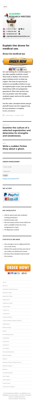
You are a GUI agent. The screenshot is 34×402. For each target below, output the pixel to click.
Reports (5, 359)
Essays (4, 331)
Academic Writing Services (10, 289)
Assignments (6, 299)
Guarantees (6, 338)
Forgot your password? (11, 178)
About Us (5, 285)
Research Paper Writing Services (12, 362)
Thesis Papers (6, 379)
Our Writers (6, 348)
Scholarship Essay (8, 372)
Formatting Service (8, 334)
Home (4, 282)
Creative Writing (7, 317)
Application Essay (7, 296)
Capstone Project (8, 303)
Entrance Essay (7, 327)
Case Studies (6, 306)
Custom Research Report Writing (12, 320)
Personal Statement (8, 352)
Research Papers (7, 365)
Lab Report (6, 345)
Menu (5, 6)
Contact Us (6, 310)
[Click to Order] (17, 64)
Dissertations (6, 324)
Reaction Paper (7, 355)
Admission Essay (7, 292)
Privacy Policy (6, 383)
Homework (6, 341)
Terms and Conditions (9, 386)
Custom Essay (9, 115)
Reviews (5, 369)
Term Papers (6, 376)
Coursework (6, 313)
